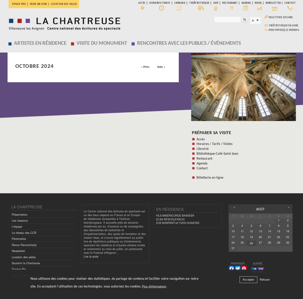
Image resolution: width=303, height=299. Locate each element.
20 (260, 237)
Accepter (248, 279)
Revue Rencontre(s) (24, 245)
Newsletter (18, 251)
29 (278, 242)
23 (287, 237)
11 (242, 231)
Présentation (20, 215)
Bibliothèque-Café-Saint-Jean (217, 154)
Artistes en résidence (40, 43)
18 (242, 237)
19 (251, 237)
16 (287, 231)
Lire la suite (91, 256)
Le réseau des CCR (24, 233)
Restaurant (204, 158)
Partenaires (19, 239)
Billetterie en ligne (281, 17)
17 (233, 237)
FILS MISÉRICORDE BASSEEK (175, 215)
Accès (201, 139)
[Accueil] (63, 23)
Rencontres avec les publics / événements (189, 43)
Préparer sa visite (211, 133)
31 (233, 248)
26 (251, 243)
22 (278, 237)
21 (269, 237)
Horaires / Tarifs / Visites (214, 144)
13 (260, 231)
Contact (202, 168)
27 (260, 242)
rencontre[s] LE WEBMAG (284, 30)
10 (233, 231)
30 (287, 242)
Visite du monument (102, 43)
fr (253, 21)
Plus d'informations (154, 286)
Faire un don (38, 4)
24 (233, 242)
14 (269, 231)
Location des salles (64, 4)
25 (242, 242)
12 (251, 231)
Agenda (202, 163)
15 (278, 231)
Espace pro (19, 4)
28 (269, 242)
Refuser (265, 279)
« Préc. (145, 67)
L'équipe (17, 227)
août (260, 209)
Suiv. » (161, 67)
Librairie (203, 149)
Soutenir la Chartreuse (26, 263)
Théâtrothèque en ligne (283, 25)
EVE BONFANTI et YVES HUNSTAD (177, 223)
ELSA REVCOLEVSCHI (170, 219)
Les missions (20, 221)
